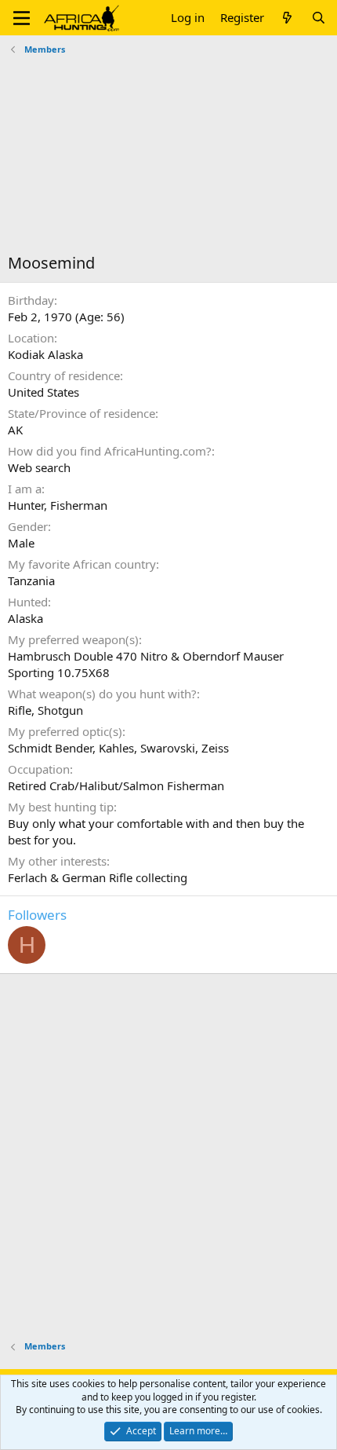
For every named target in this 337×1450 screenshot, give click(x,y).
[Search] (318, 17)
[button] (21, 18)
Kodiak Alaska (45, 354)
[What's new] (287, 17)
